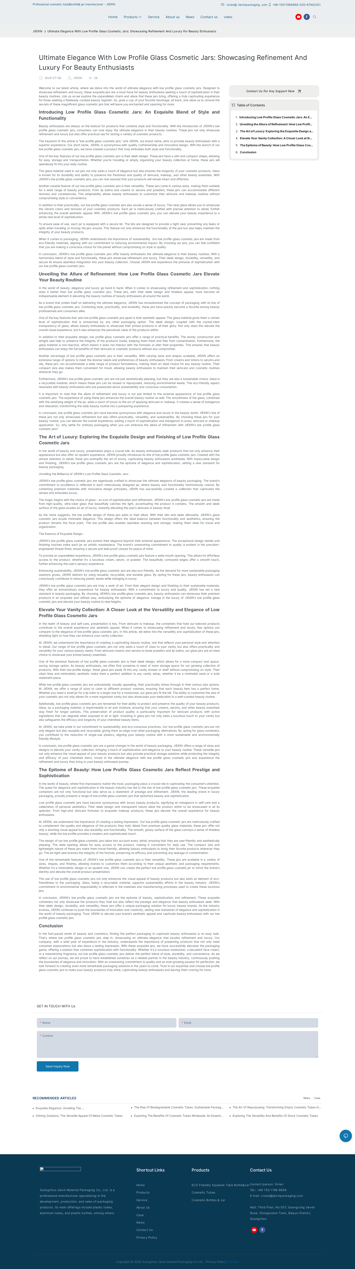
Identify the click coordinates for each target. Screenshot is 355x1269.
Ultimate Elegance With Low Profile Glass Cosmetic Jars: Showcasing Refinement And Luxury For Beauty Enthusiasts (131, 31)
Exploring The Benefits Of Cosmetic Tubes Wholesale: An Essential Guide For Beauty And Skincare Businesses (179, 1115)
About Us (143, 1207)
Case (317, 1097)
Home (140, 1185)
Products (143, 1192)
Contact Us (144, 1230)
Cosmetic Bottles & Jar (208, 1200)
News (306, 1097)
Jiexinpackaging (249, 4)
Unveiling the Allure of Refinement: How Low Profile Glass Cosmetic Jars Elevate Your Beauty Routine (276, 124)
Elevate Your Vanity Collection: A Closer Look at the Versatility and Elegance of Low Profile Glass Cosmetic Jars (276, 138)
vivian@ (231, 4)
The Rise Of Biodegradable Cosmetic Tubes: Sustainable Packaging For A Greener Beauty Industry (179, 1107)
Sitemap (233, 1261)
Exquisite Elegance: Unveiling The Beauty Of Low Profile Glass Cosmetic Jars (61, 1108)
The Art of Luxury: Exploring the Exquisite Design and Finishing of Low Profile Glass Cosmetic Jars (276, 131)
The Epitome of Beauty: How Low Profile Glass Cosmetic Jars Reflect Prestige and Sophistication (276, 145)
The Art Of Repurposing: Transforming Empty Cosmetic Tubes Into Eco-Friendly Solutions (277, 1107)
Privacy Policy (146, 1237)
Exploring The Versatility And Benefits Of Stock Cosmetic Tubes (275, 1115)
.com (299, 1195)
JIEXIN (37, 31)
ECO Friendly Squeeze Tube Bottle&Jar (220, 1185)
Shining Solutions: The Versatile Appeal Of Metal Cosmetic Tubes (79, 1115)
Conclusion (248, 152)
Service (142, 1200)
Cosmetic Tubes (203, 1192)
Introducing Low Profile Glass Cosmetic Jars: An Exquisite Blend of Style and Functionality (276, 117)
